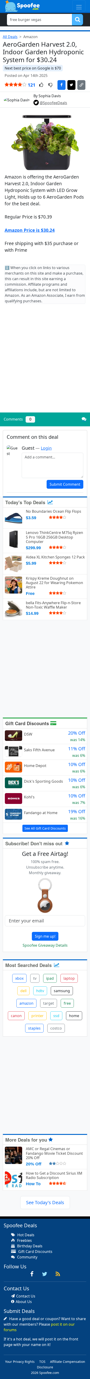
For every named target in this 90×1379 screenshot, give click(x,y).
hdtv (40, 990)
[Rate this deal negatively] (50, 85)
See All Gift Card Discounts (45, 828)
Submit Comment (65, 484)
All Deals (10, 36)
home (74, 1015)
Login (46, 448)
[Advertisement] (45, 362)
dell (23, 990)
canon (16, 1015)
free (67, 1003)
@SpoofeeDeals (53, 102)
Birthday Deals (29, 1246)
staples (34, 1028)
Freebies (24, 1240)
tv (34, 978)
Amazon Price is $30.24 (30, 230)
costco (56, 1028)
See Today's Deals (45, 1202)
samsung (62, 990)
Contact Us (25, 1296)
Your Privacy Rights (20, 1361)
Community (26, 1257)
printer (37, 1015)
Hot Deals (25, 1234)
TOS (42, 1361)
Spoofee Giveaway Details (45, 945)
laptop (69, 978)
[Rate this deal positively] (41, 85)
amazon (26, 1003)
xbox (19, 978)
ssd (56, 1015)
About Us (24, 1301)
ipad (50, 978)
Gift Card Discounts (27, 723)
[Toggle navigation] (78, 6)
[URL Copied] (81, 85)
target (48, 1003)
